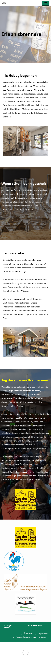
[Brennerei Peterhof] (5, 3)
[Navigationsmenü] (45, 3)
